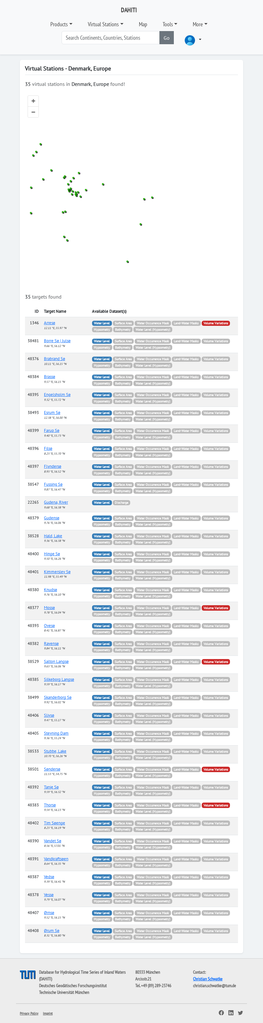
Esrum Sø (52, 412)
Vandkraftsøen (56, 859)
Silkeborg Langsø (59, 679)
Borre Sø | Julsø (57, 340)
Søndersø (52, 769)
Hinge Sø (52, 554)
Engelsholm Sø (57, 394)
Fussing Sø (53, 484)
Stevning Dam (56, 733)
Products (59, 24)
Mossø (49, 607)
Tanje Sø (51, 787)
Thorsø (50, 805)
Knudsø (50, 589)
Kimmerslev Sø (57, 571)
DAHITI (129, 10)
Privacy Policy (29, 1013)
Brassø (49, 376)
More (198, 24)
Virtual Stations (103, 24)
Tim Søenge (54, 823)
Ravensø (51, 643)
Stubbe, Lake (55, 751)
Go (167, 38)
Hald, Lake (53, 536)
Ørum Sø (51, 930)
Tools (168, 24)
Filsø (48, 448)
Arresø (49, 323)
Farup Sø (51, 430)
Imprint (48, 1013)
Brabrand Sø (54, 358)
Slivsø (49, 715)
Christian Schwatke (208, 979)
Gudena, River (56, 502)
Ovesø (49, 625)
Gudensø (51, 518)
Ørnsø (49, 912)
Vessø (49, 894)
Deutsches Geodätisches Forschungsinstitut (73, 985)
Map (143, 24)
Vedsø (49, 876)
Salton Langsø (56, 661)
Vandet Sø (52, 841)
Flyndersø (52, 466)
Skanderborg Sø (58, 697)
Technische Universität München (64, 992)
